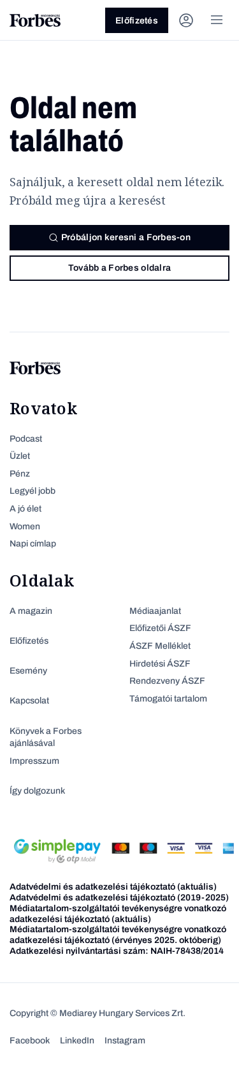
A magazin (31, 611)
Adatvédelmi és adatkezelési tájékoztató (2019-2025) (119, 897)
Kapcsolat (29, 700)
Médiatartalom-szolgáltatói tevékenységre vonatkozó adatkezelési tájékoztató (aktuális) (118, 914)
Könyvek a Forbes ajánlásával (46, 737)
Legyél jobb (32, 491)
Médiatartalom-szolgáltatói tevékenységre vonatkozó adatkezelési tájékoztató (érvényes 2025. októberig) (118, 935)
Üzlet (20, 456)
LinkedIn (77, 1040)
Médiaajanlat (155, 611)
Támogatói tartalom (168, 698)
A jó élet (25, 508)
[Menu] (216, 20)
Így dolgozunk (37, 791)
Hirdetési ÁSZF (160, 663)
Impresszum (34, 761)
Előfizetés (136, 20)
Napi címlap (33, 543)
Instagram (125, 1040)
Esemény (28, 670)
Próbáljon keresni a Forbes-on (126, 237)
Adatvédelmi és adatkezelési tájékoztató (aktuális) (113, 887)
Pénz (20, 473)
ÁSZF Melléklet (160, 646)
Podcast (26, 439)
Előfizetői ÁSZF (160, 628)
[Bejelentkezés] (186, 20)
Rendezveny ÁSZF (167, 681)
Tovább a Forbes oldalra (119, 268)
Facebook (30, 1040)
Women (25, 526)
